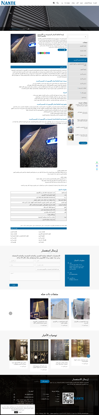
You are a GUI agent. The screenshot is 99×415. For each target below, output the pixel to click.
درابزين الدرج (83, 74)
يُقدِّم (13, 285)
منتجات (73, 2)
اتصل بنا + (57, 401)
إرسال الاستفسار (88, 2)
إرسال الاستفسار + (45, 398)
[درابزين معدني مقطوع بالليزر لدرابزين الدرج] (71, 112)
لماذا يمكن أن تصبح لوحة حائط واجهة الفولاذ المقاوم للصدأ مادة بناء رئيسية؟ (80, 363)
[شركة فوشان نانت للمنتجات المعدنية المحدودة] (8, 2)
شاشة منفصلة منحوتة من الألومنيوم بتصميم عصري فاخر (81, 135)
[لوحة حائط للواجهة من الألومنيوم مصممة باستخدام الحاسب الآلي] (39, 308)
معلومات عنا (67, 2)
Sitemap (41, 413)
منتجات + (57, 396)
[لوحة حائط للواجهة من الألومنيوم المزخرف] (71, 127)
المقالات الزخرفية (82, 88)
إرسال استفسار (61, 49)
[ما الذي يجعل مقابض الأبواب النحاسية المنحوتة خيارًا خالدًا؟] (60, 349)
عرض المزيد (83, 143)
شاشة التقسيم (83, 46)
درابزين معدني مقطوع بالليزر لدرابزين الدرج (82, 113)
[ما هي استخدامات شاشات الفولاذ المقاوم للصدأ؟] (39, 348)
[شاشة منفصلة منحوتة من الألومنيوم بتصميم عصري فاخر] (71, 134)
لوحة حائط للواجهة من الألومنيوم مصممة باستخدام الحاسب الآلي (40, 322)
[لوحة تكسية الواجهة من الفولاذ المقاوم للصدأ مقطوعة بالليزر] (71, 119)
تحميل (81, 2)
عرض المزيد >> (85, 325)
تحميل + (57, 398)
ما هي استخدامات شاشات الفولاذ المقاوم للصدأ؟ (40, 360)
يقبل (16, 412)
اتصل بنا (95, 2)
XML (48, 413)
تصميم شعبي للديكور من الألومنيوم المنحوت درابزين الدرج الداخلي (81, 105)
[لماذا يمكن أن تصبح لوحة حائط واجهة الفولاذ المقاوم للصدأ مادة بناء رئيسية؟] (80, 349)
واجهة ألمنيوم (83, 69)
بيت (62, 2)
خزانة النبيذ (84, 97)
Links (37, 413)
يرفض (20, 412)
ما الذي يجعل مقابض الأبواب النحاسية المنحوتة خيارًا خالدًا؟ (61, 363)
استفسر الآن (45, 381)
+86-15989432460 (73, 274)
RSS (45, 413)
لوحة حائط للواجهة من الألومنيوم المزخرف (81, 128)
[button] (88, 313)
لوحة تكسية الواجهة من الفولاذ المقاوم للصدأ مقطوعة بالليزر (82, 120)
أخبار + (47, 396)
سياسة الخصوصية (14, 409)
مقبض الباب (83, 92)
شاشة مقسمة (83, 50)
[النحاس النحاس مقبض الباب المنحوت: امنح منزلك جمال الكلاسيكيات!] (19, 349)
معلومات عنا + (46, 394)
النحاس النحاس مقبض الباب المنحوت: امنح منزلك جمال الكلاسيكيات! (20, 363)
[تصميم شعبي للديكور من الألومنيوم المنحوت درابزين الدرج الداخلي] (71, 104)
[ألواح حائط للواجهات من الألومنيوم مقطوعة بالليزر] (60, 308)
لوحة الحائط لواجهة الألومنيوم (15, 29)
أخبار (77, 2)
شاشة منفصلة (83, 55)
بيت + (58, 394)
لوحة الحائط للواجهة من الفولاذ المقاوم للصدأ (78, 64)
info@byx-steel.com (73, 279)
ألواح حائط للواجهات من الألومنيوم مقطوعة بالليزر (60, 322)
